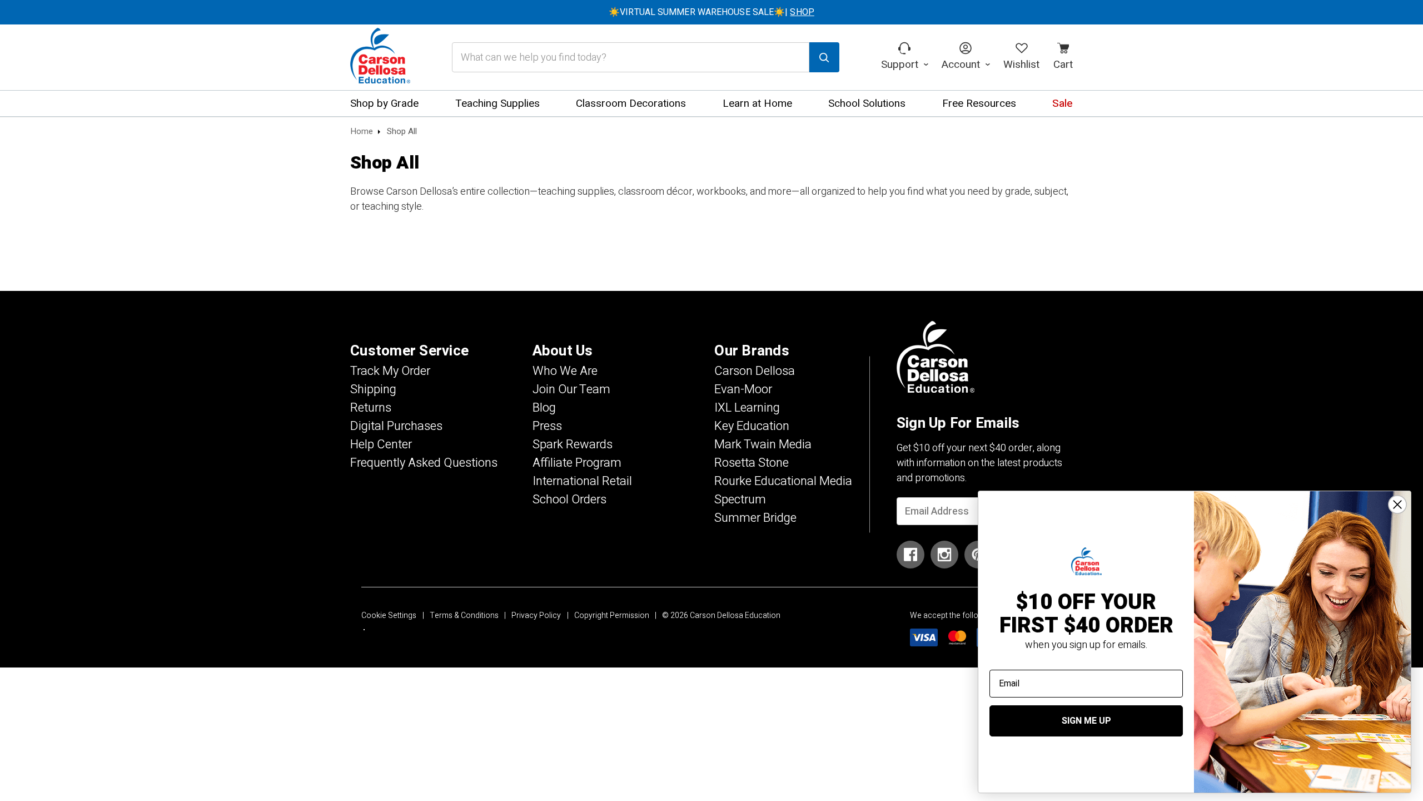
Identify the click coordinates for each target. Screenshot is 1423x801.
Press (547, 426)
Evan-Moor (743, 389)
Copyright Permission (611, 615)
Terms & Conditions (464, 615)
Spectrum (740, 499)
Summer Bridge (755, 518)
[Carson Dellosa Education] (380, 57)
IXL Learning (747, 408)
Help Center (381, 444)
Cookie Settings (388, 615)
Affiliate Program (577, 463)
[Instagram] (944, 554)
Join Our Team (571, 389)
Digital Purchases (396, 426)
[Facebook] (910, 554)
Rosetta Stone (751, 463)
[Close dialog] (1397, 504)
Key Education (751, 426)
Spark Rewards (573, 444)
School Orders (569, 499)
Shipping (373, 389)
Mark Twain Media (763, 444)
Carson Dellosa (754, 371)
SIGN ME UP (1086, 721)
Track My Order (390, 371)
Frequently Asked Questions (423, 463)
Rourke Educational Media (783, 481)
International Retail (582, 481)
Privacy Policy (536, 615)
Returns (370, 408)
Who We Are (565, 371)
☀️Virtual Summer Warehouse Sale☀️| (711, 12)
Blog (544, 408)
